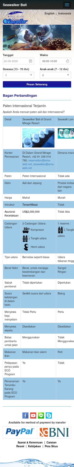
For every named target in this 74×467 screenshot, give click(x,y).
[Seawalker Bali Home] (15, 18)
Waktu (44, 55)
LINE (41, 415)
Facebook (25, 415)
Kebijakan (34, 446)
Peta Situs (51, 446)
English (49, 13)
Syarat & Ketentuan (30, 442)
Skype (49, 415)
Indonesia (64, 13)
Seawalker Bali (15, 4)
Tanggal (8, 55)
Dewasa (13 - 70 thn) (16, 69)
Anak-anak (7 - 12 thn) (54, 69)
